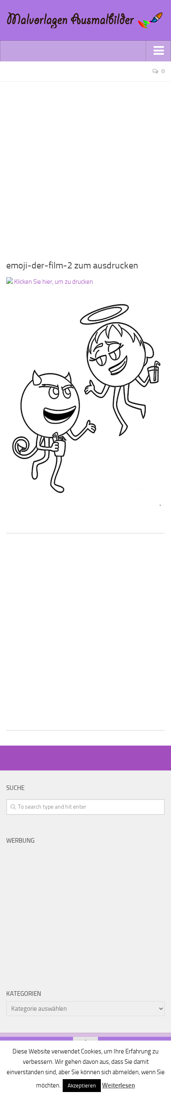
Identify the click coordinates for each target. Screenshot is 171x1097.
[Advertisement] (85, 167)
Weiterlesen (118, 1085)
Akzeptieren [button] (82, 1085)
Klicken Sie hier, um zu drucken (53, 281)
